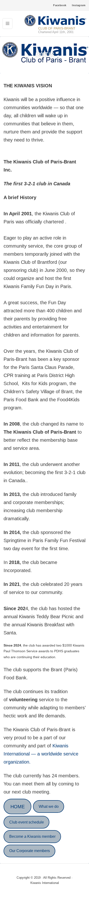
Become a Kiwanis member (32, 836)
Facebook (59, 5)
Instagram (78, 5)
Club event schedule (26, 822)
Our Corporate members (29, 850)
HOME (17, 806)
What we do (49, 806)
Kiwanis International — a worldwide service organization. (41, 754)
